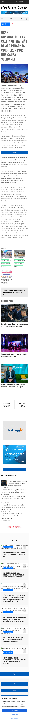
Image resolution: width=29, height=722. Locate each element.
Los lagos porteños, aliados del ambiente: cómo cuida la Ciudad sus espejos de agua (12, 516)
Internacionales (7, 547)
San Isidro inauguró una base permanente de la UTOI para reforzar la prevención (14, 325)
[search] (26, 19)
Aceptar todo (14, 710)
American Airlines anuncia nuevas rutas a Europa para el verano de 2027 (14, 555)
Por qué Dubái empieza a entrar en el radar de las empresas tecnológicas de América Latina (14, 619)
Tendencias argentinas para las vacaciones (22, 404)
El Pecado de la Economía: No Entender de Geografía (7, 404)
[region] (14, 709)
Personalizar (15, 714)
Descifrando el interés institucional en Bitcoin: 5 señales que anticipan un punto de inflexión (14, 661)
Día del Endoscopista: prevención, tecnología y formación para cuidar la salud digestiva (13, 507)
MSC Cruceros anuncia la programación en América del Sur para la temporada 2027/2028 (14, 575)
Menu (3, 1)
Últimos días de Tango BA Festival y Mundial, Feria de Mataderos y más (14, 355)
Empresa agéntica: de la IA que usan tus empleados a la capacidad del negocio (13, 385)
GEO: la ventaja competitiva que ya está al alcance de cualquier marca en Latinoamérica (14, 640)
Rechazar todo (14, 718)
